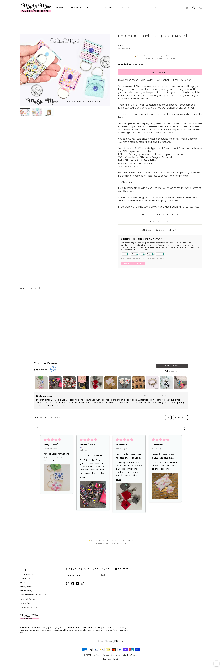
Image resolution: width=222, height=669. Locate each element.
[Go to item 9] (152, 382)
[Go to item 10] (166, 382)
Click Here (128, 191)
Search (23, 570)
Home (60, 7)
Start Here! (76, 7)
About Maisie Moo (28, 574)
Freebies (126, 7)
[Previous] (38, 429)
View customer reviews (133, 263)
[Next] (184, 429)
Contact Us (25, 578)
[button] (125, 64)
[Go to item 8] (138, 382)
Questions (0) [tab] (55, 417)
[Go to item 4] (83, 382)
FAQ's (22, 582)
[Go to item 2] (55, 382)
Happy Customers (28, 607)
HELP (150, 7)
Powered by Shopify (111, 659)
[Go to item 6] (110, 382)
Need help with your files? (160, 215)
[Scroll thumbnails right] (185, 383)
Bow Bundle (109, 7)
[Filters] (168, 417)
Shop (91, 7)
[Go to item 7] (124, 382)
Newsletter (25, 603)
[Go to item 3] (69, 382)
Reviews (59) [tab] (41, 417)
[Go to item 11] (180, 382)
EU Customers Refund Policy (33, 594)
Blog (139, 7)
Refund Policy (26, 591)
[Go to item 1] (41, 382)
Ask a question (160, 221)
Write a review (172, 365)
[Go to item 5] (96, 382)
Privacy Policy (26, 586)
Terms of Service (27, 599)
